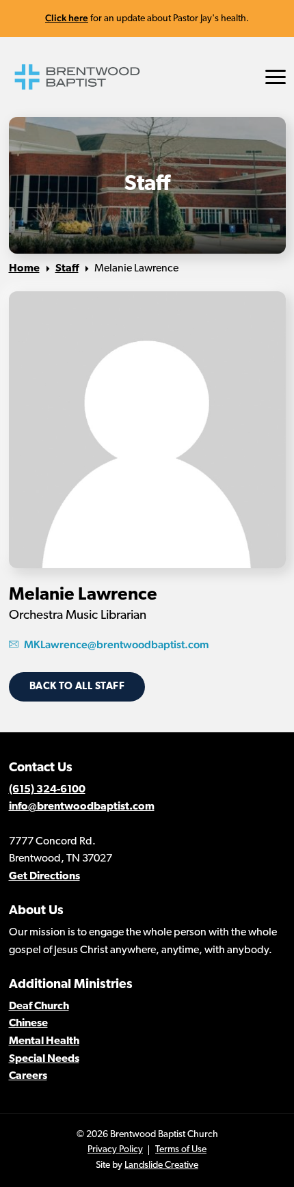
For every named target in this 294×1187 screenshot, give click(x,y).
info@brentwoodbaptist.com (82, 806)
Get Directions (44, 876)
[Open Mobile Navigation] (275, 77)
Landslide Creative (161, 1165)
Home (24, 268)
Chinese (28, 1023)
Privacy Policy (115, 1150)
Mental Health (44, 1041)
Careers (28, 1076)
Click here (66, 17)
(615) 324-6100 (47, 789)
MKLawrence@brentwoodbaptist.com (116, 644)
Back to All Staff (77, 687)
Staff (67, 268)
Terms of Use (180, 1150)
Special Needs (44, 1059)
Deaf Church (39, 1006)
